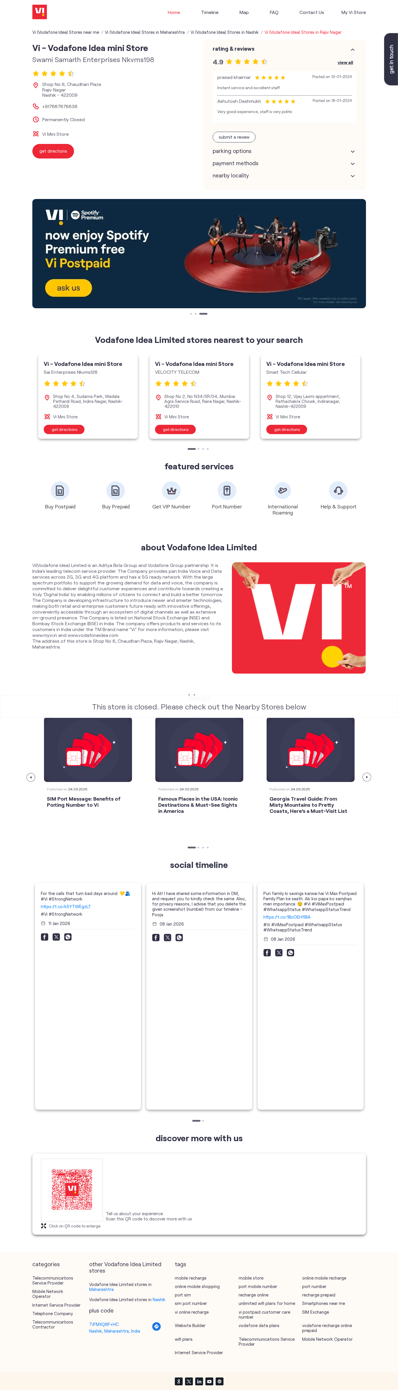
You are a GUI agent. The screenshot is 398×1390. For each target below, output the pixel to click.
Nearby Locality (231, 175)
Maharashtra (101, 1289)
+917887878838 (60, 106)
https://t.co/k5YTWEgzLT (66, 906)
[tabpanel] (199, 253)
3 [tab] (200, 314)
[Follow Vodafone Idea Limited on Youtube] (209, 1381)
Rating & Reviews (233, 48)
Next (367, 777)
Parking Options (232, 151)
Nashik (159, 1299)
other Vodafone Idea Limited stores (125, 1267)
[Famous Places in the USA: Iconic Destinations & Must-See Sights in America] (199, 749)
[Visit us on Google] (178, 1381)
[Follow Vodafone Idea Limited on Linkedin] (199, 1381)
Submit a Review (234, 137)
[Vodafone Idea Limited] (39, 12)
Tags (180, 1264)
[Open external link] (391, 83)
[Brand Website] (219, 1381)
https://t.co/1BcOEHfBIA (287, 916)
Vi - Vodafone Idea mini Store (83, 363)
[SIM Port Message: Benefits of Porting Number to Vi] (88, 749)
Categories (46, 1264)
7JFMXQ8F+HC (104, 1324)
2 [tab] (196, 314)
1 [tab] (191, 314)
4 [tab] (208, 449)
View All (345, 62)
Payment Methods (235, 163)
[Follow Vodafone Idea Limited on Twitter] (188, 1381)
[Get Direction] (156, 1329)
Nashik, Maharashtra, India (114, 1330)
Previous (31, 777)
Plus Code (101, 1310)
